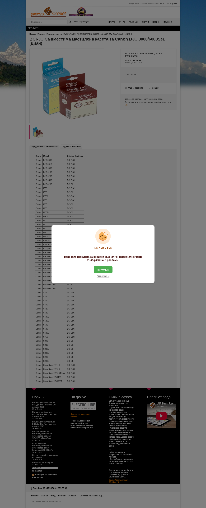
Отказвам (103, 276)
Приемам (103, 269)
